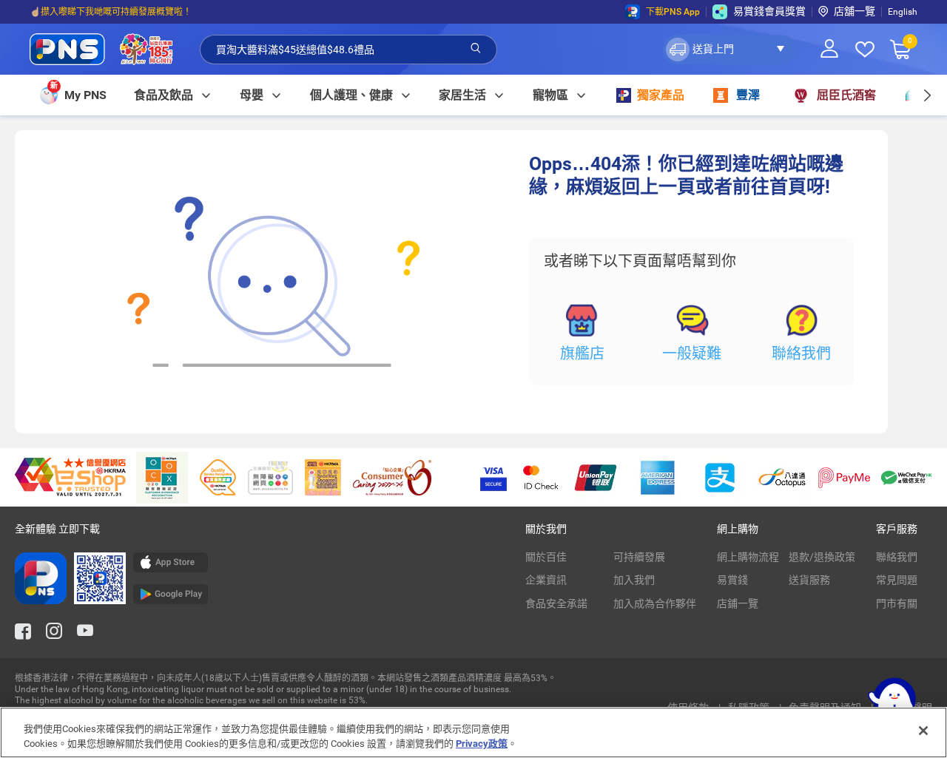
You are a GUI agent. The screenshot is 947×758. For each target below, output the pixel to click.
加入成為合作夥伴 (654, 603)
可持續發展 (639, 557)
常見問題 (896, 580)
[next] (926, 95)
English (902, 12)
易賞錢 (732, 580)
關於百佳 (546, 557)
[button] (729, 49)
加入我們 (634, 580)
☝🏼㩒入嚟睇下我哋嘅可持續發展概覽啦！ (111, 12)
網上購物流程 (748, 557)
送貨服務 (809, 580)
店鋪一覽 (737, 603)
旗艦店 (582, 353)
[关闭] (923, 730)
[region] (473, 732)
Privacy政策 (482, 742)
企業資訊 (546, 580)
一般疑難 (691, 353)
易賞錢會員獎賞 (769, 11)
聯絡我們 (801, 353)
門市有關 (896, 603)
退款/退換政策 (822, 557)
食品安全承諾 (556, 603)
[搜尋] (476, 48)
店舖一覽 (854, 11)
